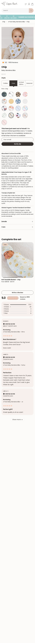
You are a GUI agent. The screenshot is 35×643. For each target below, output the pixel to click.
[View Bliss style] (25, 101)
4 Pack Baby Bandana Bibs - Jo (13, 402)
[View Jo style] (4, 108)
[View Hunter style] (4, 94)
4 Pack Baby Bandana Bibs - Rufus (14, 365)
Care (3, 227)
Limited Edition (21, 83)
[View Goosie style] (25, 94)
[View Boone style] (11, 94)
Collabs (5, 83)
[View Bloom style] (25, 108)
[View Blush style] (4, 122)
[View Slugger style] (18, 101)
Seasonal (29, 83)
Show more (16, 419)
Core (13, 83)
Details (4, 221)
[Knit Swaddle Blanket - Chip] (17, 260)
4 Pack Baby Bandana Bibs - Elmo (14, 332)
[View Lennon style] (18, 108)
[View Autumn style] (25, 115)
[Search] (31, 10)
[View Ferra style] (11, 108)
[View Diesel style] (18, 115)
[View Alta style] (4, 115)
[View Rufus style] (4, 101)
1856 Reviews (13, 62)
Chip (3, 22)
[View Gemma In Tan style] (18, 94)
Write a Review (17, 292)
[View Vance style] (11, 101)
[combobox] (15, 10)
